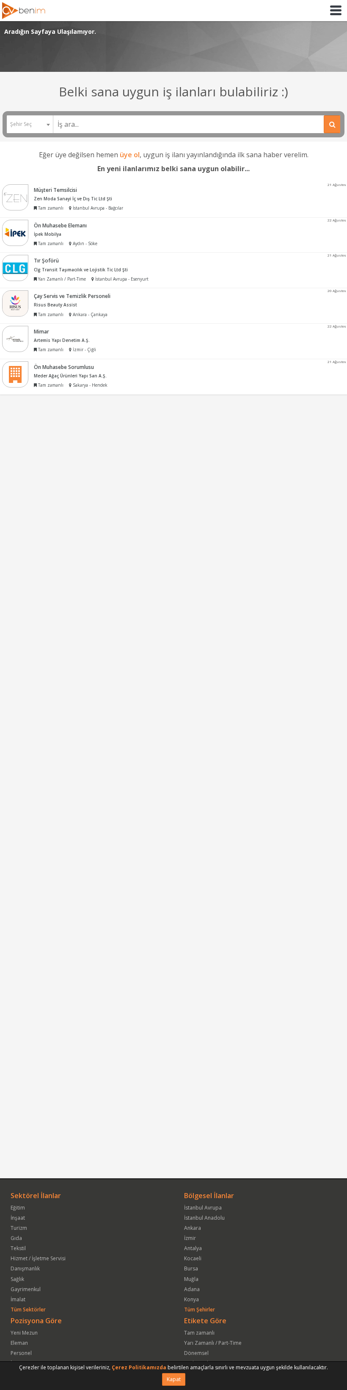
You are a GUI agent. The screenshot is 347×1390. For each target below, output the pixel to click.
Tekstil (18, 1248)
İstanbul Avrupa (203, 1207)
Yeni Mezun (24, 1332)
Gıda (16, 1238)
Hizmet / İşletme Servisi (38, 1258)
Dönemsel (196, 1353)
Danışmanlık (25, 1268)
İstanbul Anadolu (204, 1217)
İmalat (18, 1299)
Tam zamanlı (199, 1332)
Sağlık (17, 1279)
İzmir (190, 1238)
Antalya (193, 1248)
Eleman (19, 1342)
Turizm (19, 1228)
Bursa (191, 1268)
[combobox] (30, 124)
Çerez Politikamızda (139, 1367)
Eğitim (18, 1207)
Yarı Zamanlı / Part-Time (213, 1342)
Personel (21, 1353)
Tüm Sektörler (28, 1309)
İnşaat (18, 1217)
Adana (192, 1289)
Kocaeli (192, 1258)
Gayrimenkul (26, 1289)
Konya (191, 1299)
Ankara (192, 1228)
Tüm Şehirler (199, 1309)
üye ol (130, 154)
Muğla (191, 1279)
